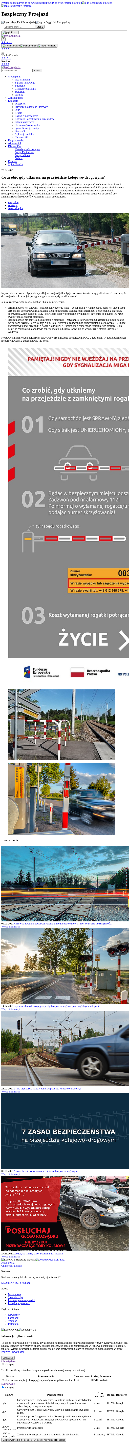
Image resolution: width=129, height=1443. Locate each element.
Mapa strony (14, 1294)
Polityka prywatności (19, 1303)
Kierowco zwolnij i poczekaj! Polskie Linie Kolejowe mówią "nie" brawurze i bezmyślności (62, 923)
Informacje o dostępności (21, 1300)
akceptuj (9, 1364)
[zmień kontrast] (29, 46)
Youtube (12, 1320)
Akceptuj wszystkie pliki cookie (49, 1440)
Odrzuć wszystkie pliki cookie (17, 1440)
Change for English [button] (11, 1265)
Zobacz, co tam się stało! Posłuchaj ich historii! (38, 1253)
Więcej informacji (10, 926)
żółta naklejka (15, 208)
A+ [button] (5, 42)
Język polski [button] (7, 1262)
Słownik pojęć (15, 1297)
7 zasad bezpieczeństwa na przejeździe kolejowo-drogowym (45, 1171)
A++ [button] (9, 42)
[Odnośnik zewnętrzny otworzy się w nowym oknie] (50, 1259)
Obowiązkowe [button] (9, 1361)
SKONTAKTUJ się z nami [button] (15, 1282)
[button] (10, 35)
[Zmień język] (10, 32)
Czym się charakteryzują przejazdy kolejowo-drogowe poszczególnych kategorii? (56, 1006)
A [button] (2, 42)
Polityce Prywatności (12, 1351)
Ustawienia (8, 1358)
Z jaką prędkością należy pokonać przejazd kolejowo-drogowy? (47, 1088)
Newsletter (13, 1314)
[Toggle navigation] (2, 53)
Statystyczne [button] (8, 1383)
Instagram (13, 1323)
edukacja (12, 205)
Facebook (13, 1317)
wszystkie (13, 202)
